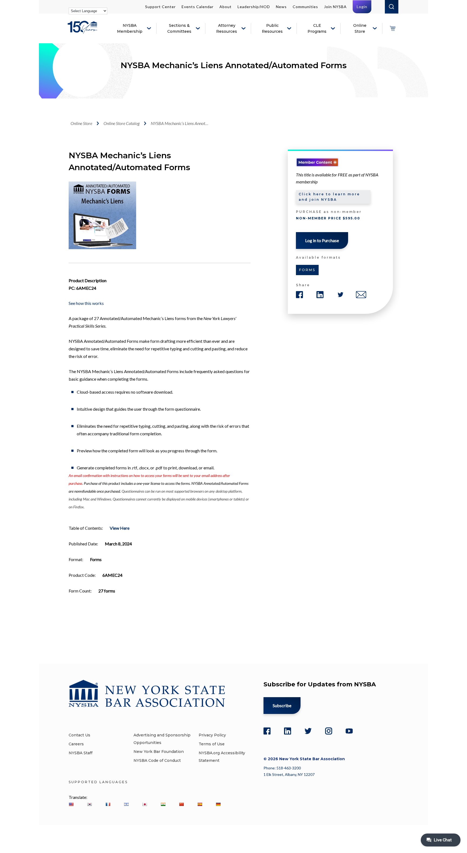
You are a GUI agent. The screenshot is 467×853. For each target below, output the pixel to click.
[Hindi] (163, 804)
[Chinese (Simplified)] (181, 804)
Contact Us (79, 735)
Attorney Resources (226, 28)
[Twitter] (308, 731)
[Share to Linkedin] (319, 294)
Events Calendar (198, 6)
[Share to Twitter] (340, 294)
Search (391, 7)
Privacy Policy (212, 735)
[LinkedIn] (287, 731)
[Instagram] (328, 731)
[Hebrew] (126, 804)
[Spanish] (199, 804)
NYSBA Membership (129, 28)
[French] (107, 804)
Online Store (359, 28)
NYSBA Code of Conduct (157, 760)
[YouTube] (349, 731)
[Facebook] (267, 731)
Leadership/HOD (254, 6)
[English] (71, 804)
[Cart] (392, 28)
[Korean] (89, 804)
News (281, 6)
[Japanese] (144, 804)
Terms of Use (212, 744)
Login (362, 6)
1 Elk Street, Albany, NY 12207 (289, 774)
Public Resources (272, 28)
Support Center (160, 6)
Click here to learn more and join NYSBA (329, 197)
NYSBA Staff (80, 752)
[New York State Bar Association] (83, 31)
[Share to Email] (361, 294)
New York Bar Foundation (159, 751)
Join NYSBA (335, 6)
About (225, 6)
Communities (305, 6)
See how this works (86, 303)
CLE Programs (317, 28)
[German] (218, 804)
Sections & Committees (179, 28)
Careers (76, 744)
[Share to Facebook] (299, 294)
